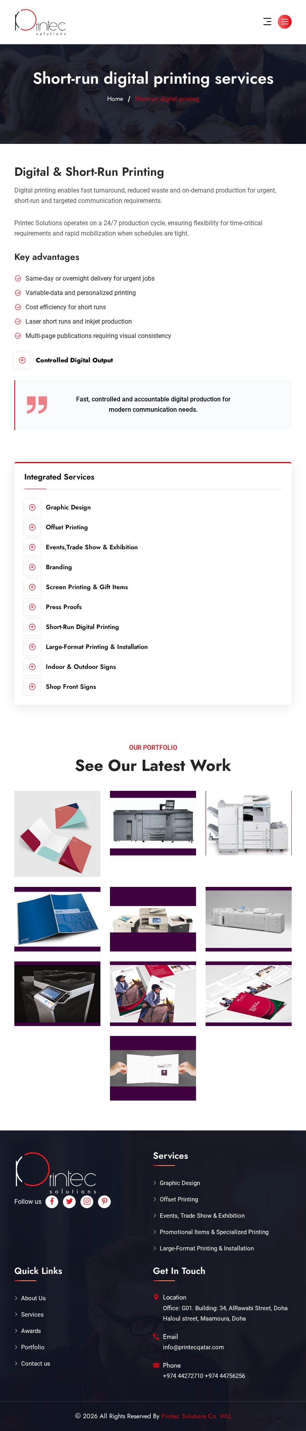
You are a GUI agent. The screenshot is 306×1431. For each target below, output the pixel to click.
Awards (31, 1331)
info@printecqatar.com (193, 1347)
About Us (33, 1298)
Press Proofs (64, 606)
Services (32, 1314)
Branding (59, 567)
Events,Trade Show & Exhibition (92, 547)
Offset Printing (67, 527)
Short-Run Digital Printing (82, 626)
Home (115, 98)
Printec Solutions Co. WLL (196, 1416)
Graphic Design (68, 507)
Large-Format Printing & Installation (97, 646)
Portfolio (33, 1347)
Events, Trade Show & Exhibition (202, 1215)
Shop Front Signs (71, 686)
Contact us (35, 1363)
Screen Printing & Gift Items (87, 587)
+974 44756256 (225, 1376)
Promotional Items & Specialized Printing (214, 1232)
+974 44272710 (183, 1376)
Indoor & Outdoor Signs (81, 666)
